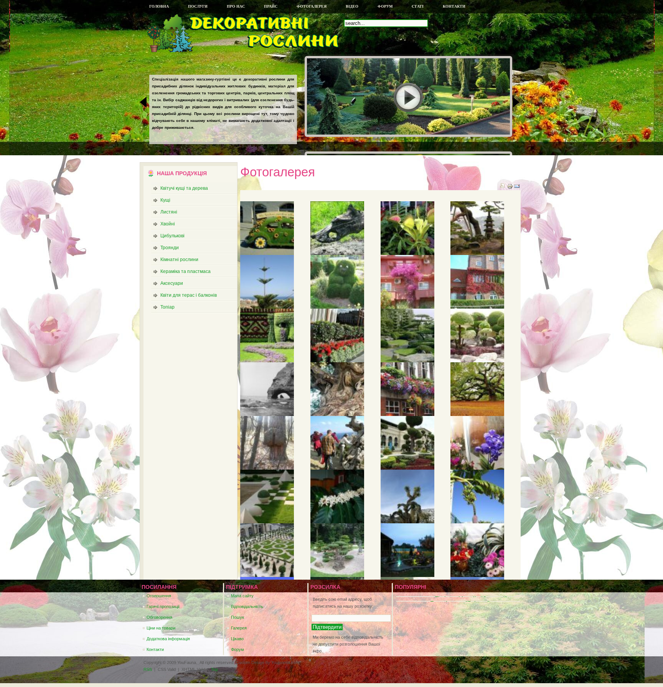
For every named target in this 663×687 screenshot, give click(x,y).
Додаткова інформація (168, 638)
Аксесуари (171, 283)
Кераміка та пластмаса (185, 271)
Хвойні (167, 224)
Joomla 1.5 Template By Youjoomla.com (201, 36)
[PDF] (502, 186)
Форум (237, 649)
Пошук (237, 617)
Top (214, 669)
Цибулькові (172, 235)
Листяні (168, 212)
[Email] (517, 188)
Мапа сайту (242, 595)
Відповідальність (247, 606)
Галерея (239, 628)
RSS (147, 669)
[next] (514, 102)
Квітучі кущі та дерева (184, 188)
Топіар (167, 307)
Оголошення (159, 595)
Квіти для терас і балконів (188, 295)
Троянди (169, 247)
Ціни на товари (161, 628)
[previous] (145, 102)
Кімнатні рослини (179, 259)
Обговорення (159, 617)
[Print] (510, 188)
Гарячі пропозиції (163, 606)
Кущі (165, 200)
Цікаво (237, 638)
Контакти (155, 649)
